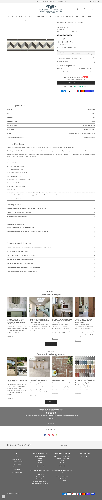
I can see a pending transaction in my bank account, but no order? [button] (27, 232)
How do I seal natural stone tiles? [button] (17, 251)
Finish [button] (51, 113)
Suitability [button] (51, 133)
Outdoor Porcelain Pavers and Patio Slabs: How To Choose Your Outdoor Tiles (17, 380)
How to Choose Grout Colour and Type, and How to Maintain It (85, 379)
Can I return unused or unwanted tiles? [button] (19, 212)
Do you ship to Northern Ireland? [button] (17, 216)
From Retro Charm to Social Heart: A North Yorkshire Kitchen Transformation (39, 321)
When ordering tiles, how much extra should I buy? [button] (22, 272)
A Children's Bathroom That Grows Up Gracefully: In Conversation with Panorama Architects (16, 321)
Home (8, 20)
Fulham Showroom (17, 459)
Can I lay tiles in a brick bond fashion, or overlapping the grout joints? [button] (29, 247)
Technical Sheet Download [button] (51, 137)
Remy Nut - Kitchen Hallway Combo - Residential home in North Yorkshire (83, 321)
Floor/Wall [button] (51, 129)
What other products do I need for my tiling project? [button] (23, 267)
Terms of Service (17, 472)
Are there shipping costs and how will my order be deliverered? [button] (26, 208)
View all (51, 344)
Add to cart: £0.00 (76, 82)
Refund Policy (17, 467)
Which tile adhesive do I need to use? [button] (18, 276)
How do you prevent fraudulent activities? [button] (20, 227)
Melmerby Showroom (17, 461)
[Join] (93, 445)
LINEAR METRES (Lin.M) (84, 68)
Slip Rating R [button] (51, 117)
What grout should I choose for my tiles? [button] (20, 259)
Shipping (66, 32)
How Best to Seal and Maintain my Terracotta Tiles (61, 379)
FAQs (16, 456)
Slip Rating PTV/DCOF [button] (51, 121)
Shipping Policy (17, 469)
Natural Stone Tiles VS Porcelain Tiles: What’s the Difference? (39, 379)
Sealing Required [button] (51, 125)
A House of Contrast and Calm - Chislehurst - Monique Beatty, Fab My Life (62, 321)
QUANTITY (60, 68)
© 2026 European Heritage (12, 493)
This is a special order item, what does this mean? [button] (22, 255)
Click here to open (89, 137)
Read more (10, 336)
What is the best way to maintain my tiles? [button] (20, 263)
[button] (76, 58)
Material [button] (51, 109)
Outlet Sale (81, 16)
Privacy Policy (17, 464)
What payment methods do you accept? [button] (19, 236)
